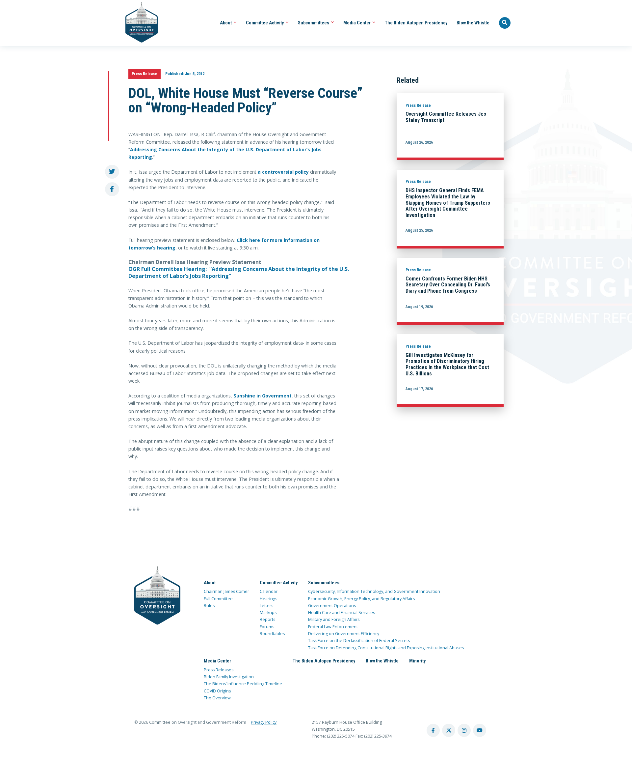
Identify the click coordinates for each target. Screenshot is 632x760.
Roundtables (272, 633)
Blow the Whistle (473, 22)
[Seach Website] (505, 23)
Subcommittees (314, 22)
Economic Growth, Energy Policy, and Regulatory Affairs (361, 598)
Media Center (357, 22)
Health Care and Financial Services (341, 612)
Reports (267, 619)
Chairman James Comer (226, 591)
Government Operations (332, 605)
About (226, 22)
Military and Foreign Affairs (333, 619)
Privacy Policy (263, 722)
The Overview (217, 698)
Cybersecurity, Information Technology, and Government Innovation (374, 591)
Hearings (268, 598)
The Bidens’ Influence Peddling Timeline (243, 684)
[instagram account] (464, 730)
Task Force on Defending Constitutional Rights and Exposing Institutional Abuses (386, 648)
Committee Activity (265, 22)
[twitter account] (448, 730)
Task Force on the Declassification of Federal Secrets (359, 640)
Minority (417, 660)
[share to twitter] (112, 172)
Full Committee (218, 598)
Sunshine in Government (262, 396)
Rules (209, 605)
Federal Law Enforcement (333, 626)
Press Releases (218, 670)
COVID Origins (217, 691)
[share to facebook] (112, 189)
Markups (268, 612)
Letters (266, 605)
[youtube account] (479, 730)
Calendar (268, 591)
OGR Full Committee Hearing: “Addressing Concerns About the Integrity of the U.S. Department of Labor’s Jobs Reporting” (238, 272)
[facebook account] (433, 730)
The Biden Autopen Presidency (416, 22)
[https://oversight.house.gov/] (138, 23)
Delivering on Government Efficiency (343, 633)
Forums (267, 626)
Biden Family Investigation (229, 677)
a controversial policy (283, 172)
